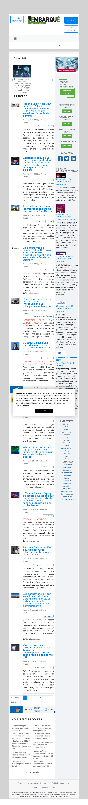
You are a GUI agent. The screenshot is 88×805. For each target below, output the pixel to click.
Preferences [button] (25, 405)
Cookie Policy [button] (30, 403)
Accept (44, 411)
